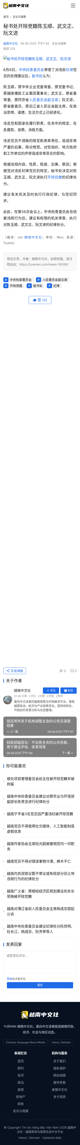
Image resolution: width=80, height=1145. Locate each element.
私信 (70, 690)
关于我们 (59, 1061)
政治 (21, 1082)
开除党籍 (54, 177)
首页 (6, 16)
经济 (21, 1075)
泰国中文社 (59, 1089)
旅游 (21, 1089)
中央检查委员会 (31, 69)
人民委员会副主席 (43, 99)
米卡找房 (59, 1096)
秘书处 (37, 76)
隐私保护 (59, 1068)
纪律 (69, 69)
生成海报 (16, 671)
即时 (21, 1068)
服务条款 (59, 1082)
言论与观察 (59, 43)
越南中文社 (10, 43)
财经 (21, 1104)
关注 (53, 690)
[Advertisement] (40, 486)
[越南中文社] (40, 1014)
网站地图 (59, 1075)
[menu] (73, 6)
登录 (9, 979)
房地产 (20, 1096)
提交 (40, 985)
